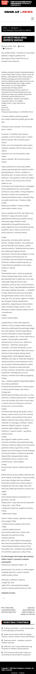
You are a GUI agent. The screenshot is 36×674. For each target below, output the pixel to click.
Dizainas (14, 673)
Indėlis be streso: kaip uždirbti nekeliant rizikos (20, 2)
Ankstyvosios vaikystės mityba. (12, 565)
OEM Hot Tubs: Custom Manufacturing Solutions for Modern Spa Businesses (16, 647)
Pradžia (21, 673)
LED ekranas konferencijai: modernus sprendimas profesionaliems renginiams (16, 653)
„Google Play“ (6, 582)
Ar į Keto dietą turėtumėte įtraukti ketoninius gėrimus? (8, 610)
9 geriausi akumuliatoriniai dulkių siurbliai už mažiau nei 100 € (28, 611)
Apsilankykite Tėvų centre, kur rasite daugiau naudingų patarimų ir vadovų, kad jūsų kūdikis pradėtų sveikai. (17, 572)
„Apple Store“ (5, 585)
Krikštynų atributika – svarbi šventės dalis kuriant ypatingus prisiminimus (17, 629)
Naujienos (8, 48)
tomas (22, 46)
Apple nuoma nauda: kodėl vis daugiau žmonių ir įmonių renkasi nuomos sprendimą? (17, 635)
